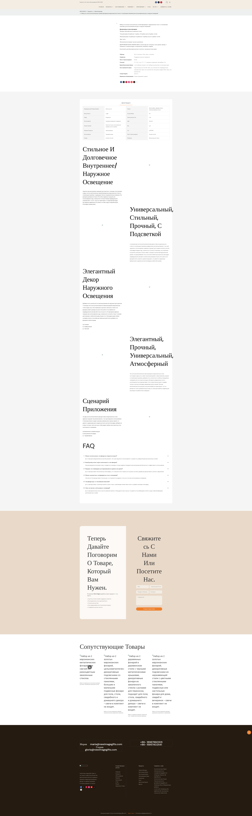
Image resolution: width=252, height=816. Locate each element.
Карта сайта (131, 813)
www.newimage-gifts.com (119, 813)
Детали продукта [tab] (126, 103)
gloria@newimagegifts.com (101, 749)
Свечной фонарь (98, 11)
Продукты (89, 11)
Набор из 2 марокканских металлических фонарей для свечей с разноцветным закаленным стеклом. (90, 683)
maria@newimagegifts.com (106, 744)
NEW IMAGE (83, 11)
